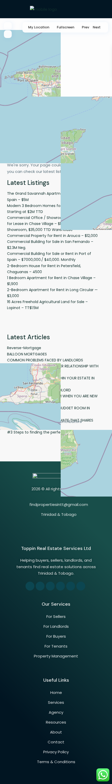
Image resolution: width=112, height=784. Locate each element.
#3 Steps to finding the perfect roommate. (46, 432)
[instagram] (80, 586)
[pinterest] (60, 586)
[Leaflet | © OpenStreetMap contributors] (56, 76)
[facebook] (30, 586)
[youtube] (70, 586)
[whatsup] (40, 586)
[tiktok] (50, 586)
